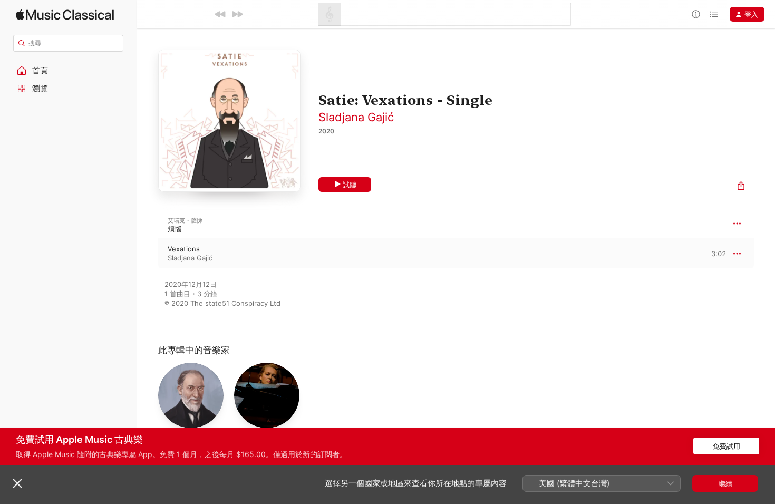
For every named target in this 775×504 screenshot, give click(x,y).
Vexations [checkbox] (184, 249)
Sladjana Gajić (356, 117)
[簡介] (695, 14)
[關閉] (17, 483)
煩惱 (174, 229)
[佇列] (713, 14)
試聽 (349, 184)
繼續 (725, 483)
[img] (65, 14)
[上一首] (220, 14)
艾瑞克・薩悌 (185, 220)
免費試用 (726, 446)
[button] (68, 71)
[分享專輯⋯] (741, 187)
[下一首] (237, 14)
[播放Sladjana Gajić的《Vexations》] (147, 253)
